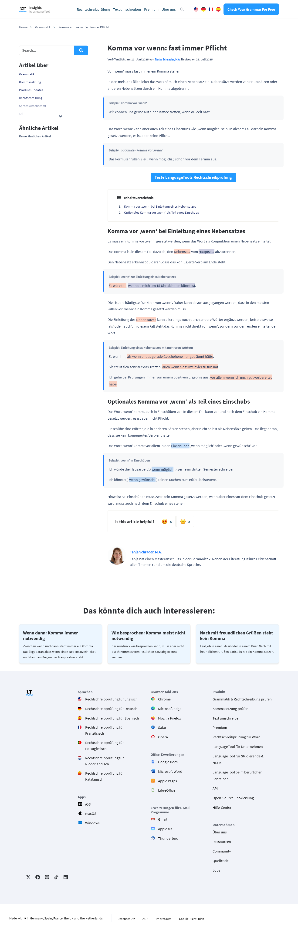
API (215, 788)
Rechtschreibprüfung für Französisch (104, 730)
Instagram (47, 877)
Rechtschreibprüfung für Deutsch (111, 708)
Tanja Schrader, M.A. (167, 59)
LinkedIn (65, 877)
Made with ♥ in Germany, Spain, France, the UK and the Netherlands (56, 918)
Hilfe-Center (222, 807)
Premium (151, 9)
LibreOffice (166, 790)
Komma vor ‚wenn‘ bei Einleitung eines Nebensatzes (160, 206)
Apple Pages (167, 780)
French (211, 9)
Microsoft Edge (169, 708)
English (196, 9)
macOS (90, 813)
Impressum (164, 919)
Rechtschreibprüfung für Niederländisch (104, 761)
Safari (162, 727)
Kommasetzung (30, 82)
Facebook (38, 877)
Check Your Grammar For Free (251, 9)
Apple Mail (166, 828)
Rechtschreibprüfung (93, 9)
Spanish (218, 9)
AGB (145, 919)
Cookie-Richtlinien (191, 919)
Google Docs (168, 762)
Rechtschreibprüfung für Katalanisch (104, 776)
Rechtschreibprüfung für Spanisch (112, 718)
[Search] (81, 50)
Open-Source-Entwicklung (233, 797)
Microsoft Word (170, 771)
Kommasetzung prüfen (230, 708)
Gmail (162, 819)
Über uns (169, 9)
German (203, 9)
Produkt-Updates (31, 90)
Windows (92, 823)
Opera (163, 737)
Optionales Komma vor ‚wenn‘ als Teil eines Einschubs (161, 212)
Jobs (216, 870)
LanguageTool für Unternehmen (238, 746)
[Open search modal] (182, 9)
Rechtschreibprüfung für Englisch (111, 699)
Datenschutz (126, 919)
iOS (88, 804)
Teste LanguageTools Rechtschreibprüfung (193, 177)
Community (222, 851)
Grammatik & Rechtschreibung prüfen (242, 699)
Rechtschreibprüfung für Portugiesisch (104, 745)
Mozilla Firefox (169, 718)
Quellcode (221, 860)
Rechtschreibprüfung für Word (237, 737)
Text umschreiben (127, 9)
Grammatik (27, 74)
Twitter (28, 877)
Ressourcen (222, 841)
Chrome (164, 699)
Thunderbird (168, 838)
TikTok (56, 877)
